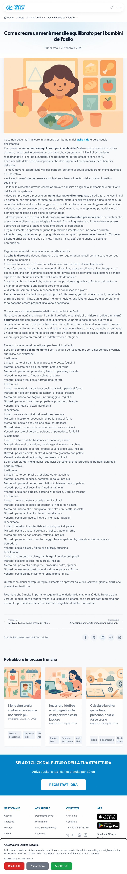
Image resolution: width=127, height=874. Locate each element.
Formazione (41, 821)
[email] (73, 835)
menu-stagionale (15, 735)
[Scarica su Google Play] (108, 825)
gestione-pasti (29, 735)
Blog (21, 17)
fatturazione (107, 739)
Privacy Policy (26, 858)
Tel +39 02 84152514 (77, 827)
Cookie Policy (11, 858)
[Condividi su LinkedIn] (102, 637)
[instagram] (85, 835)
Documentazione (44, 815)
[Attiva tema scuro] (111, 7)
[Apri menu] (119, 7)
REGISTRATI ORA (63, 785)
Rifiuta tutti (14, 866)
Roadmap (40, 833)
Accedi (8, 815)
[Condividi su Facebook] (85, 637)
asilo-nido (79, 740)
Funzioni (8, 827)
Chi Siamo (71, 815)
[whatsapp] (79, 835)
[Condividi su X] (94, 637)
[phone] (67, 835)
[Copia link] (119, 637)
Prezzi (7, 833)
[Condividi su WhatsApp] (111, 637)
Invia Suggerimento (45, 827)
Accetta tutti (61, 866)
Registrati (9, 821)
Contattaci (71, 821)
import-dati (54, 740)
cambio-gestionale (67, 740)
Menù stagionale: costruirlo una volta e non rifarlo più (22, 710)
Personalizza (37, 866)
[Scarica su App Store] (107, 817)
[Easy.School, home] (15, 7)
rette (94, 739)
